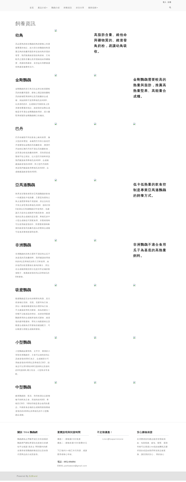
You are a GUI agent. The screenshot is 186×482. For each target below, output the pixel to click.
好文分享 (80, 7)
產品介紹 (42, 7)
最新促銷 (92, 7)
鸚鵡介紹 (55, 7)
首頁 (32, 7)
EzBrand (33, 476)
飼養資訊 (68, 7)
